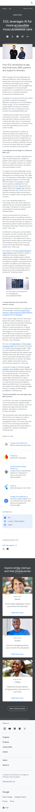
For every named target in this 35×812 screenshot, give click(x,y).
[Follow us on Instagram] (5, 729)
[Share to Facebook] (7, 36)
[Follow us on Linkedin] (15, 729)
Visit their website (8, 545)
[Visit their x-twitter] (4, 549)
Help (7, 808)
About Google (7, 797)
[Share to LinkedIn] (17, 36)
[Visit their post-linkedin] (7, 549)
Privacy (5, 801)
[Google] (6, 792)
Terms (12, 801)
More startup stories (17, 709)
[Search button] (32, 3)
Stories (5, 8)
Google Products (20, 797)
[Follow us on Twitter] (25, 729)
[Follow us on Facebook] (20, 729)
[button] (28, 36)
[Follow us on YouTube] (10, 729)
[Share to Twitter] (12, 36)
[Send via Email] (22, 36)
